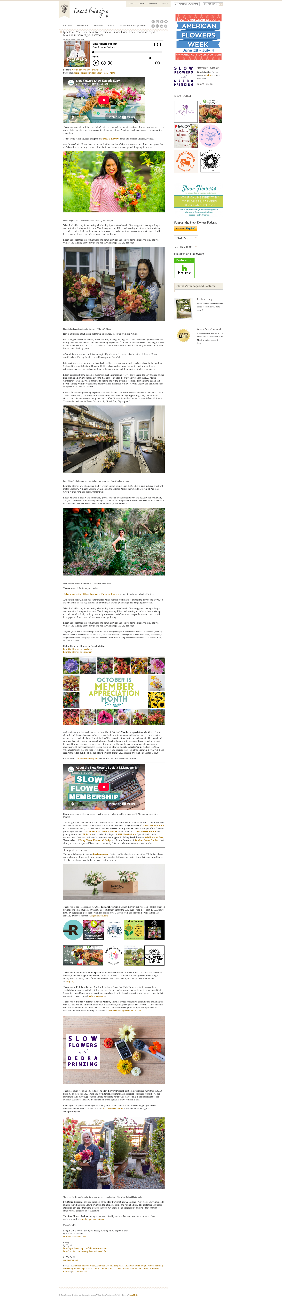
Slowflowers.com (101, 854)
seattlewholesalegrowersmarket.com (124, 1010)
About (141, 4)
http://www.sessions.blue (74, 1236)
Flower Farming (155, 1265)
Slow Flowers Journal (133, 26)
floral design (140, 1265)
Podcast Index (95, 72)
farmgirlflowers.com (98, 915)
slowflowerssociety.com (88, 758)
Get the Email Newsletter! (186, 4)
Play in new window (80, 69)
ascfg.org (70, 981)
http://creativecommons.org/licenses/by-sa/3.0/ (84, 1251)
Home (131, 4)
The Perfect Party (204, 299)
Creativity (129, 1265)
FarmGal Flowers (109, 138)
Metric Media (133, 1295)
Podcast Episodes (82, 1268)
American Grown (104, 1265)
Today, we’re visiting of (82, 593)
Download (97, 69)
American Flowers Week (83, 1265)
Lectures (66, 26)
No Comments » (79, 1271)
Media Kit (82, 26)
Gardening (68, 1268)
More (112, 72)
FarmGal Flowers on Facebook (77, 648)
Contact (164, 4)
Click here (209, 75)
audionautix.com (70, 1259)
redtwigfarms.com (96, 995)
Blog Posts (118, 1265)
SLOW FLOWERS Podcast (104, 1268)
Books (111, 26)
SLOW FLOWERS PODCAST (208, 68)
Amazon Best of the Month (209, 329)
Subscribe (152, 4)
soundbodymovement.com (92, 1219)
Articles (98, 26)
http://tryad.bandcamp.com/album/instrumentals (85, 1248)
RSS (106, 72)
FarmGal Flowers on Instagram (77, 651)
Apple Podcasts (80, 72)
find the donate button (113, 1108)
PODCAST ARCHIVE (205, 84)
